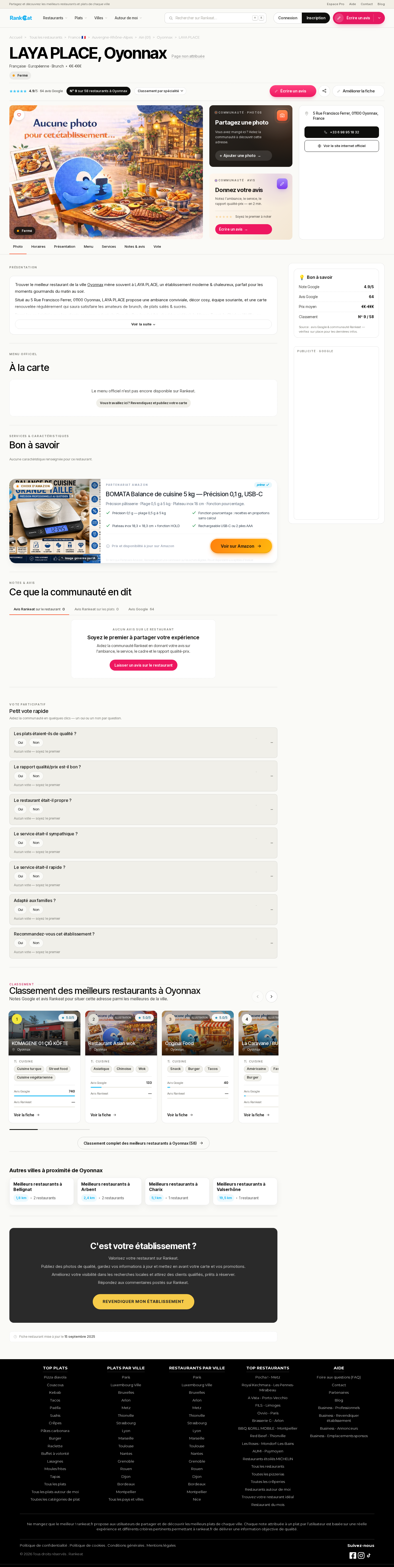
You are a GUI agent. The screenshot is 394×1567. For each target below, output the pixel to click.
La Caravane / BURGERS (267, 1043)
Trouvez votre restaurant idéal (268, 1497)
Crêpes (55, 1423)
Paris (126, 1377)
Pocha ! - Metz (267, 1377)
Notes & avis (135, 246)
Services (109, 246)
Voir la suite (141, 324)
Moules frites (55, 1469)
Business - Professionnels (339, 1408)
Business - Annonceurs (339, 1428)
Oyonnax (165, 37)
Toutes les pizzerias (268, 1474)
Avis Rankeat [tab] (39, 609)
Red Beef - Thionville (268, 1436)
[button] (250, 136)
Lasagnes (55, 1461)
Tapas (55, 1476)
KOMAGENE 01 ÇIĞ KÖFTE (40, 1043)
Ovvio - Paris (267, 1413)
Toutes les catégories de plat (55, 1499)
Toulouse (126, 1446)
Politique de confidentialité (43, 1545)
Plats (79, 18)
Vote (157, 246)
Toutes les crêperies (268, 1481)
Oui (20, 742)
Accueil (15, 37)
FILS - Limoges (267, 1405)
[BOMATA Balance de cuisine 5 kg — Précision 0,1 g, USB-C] (55, 521)
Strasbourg (126, 1423)
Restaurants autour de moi (268, 1489)
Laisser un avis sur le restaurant (143, 665)
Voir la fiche (24, 1115)
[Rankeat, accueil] (21, 17)
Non (36, 742)
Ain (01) (145, 37)
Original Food (179, 1043)
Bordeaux (126, 1484)
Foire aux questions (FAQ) (339, 1377)
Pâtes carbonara (55, 1431)
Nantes (126, 1453)
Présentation (64, 246)
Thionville (126, 1415)
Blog (381, 4)
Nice (197, 1499)
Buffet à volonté (55, 1453)
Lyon (126, 1431)
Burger (55, 1438)
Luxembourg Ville (126, 1385)
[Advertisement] (336, 435)
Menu (88, 246)
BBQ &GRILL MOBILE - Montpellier (268, 1428)
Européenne (38, 66)
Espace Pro (335, 4)
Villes (98, 18)
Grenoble (126, 1461)
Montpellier (126, 1492)
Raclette (55, 1446)
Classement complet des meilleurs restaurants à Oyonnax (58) (140, 1143)
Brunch (58, 66)
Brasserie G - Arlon (268, 1420)
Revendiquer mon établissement (143, 1301)
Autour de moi (126, 18)
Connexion (287, 18)
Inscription (316, 18)
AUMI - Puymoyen (267, 1451)
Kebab (55, 1392)
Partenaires (339, 1392)
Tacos (55, 1400)
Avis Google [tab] (141, 609)
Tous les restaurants (45, 37)
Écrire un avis (358, 18)
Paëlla (55, 1408)
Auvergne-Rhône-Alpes (112, 37)
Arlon (126, 1400)
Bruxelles (126, 1392)
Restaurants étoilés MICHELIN (268, 1459)
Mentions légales (161, 1545)
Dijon (126, 1476)
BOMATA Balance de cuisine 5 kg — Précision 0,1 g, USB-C (184, 494)
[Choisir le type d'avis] (379, 18)
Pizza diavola (55, 1377)
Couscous (55, 1385)
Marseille (126, 1438)
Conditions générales (125, 1545)
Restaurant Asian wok (111, 1043)
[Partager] (324, 91)
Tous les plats (55, 1484)
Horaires (38, 246)
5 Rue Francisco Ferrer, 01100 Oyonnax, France (345, 116)
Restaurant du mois (267, 1504)
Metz (126, 1408)
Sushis (55, 1415)
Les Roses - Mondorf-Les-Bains (268, 1443)
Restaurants (53, 18)
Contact (367, 4)
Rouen (126, 1469)
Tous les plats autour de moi (55, 1492)
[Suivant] (271, 996)
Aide (352, 4)
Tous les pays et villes (126, 1499)
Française (17, 66)
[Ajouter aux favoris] (19, 115)
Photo (18, 246)
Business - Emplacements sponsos (339, 1436)
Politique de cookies (87, 1545)
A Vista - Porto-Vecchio (268, 1398)
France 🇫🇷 (77, 37)
